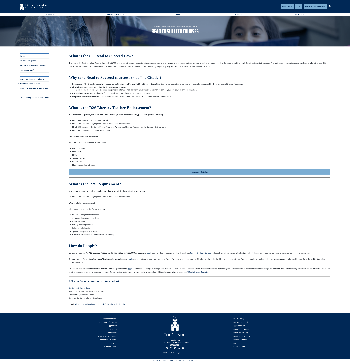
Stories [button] (237, 14)
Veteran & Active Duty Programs (33, 65)
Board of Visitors (239, 347)
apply (149, 253)
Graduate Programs (28, 61)
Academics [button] (50, 14)
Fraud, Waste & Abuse (241, 336)
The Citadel (171, 353)
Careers (236, 343)
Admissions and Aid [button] (114, 14)
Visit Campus (112, 333)
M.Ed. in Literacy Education (198, 272)
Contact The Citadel (109, 319)
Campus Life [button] (298, 14)
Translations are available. (187, 360)
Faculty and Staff (27, 70)
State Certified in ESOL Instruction (34, 88)
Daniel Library (238, 319)
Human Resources (240, 340)
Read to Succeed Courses (30, 84)
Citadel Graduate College (200, 253)
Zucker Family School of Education (37, 8)
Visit (299, 6)
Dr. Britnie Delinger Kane (79, 288)
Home (22, 56)
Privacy (114, 343)
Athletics (113, 329)
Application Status (240, 326)
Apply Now (287, 6)
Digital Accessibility (240, 333)
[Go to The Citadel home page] (22, 6)
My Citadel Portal (110, 347)
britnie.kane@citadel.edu (85, 304)
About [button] (178, 14)
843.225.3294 (175, 345)
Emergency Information (108, 322)
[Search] (330, 6)
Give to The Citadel (240, 322)
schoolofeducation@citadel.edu (111, 304)
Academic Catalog (200, 172)
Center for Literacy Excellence (32, 79)
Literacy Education (36, 5)
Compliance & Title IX (108, 340)
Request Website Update (107, 336)
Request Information (315, 6)
